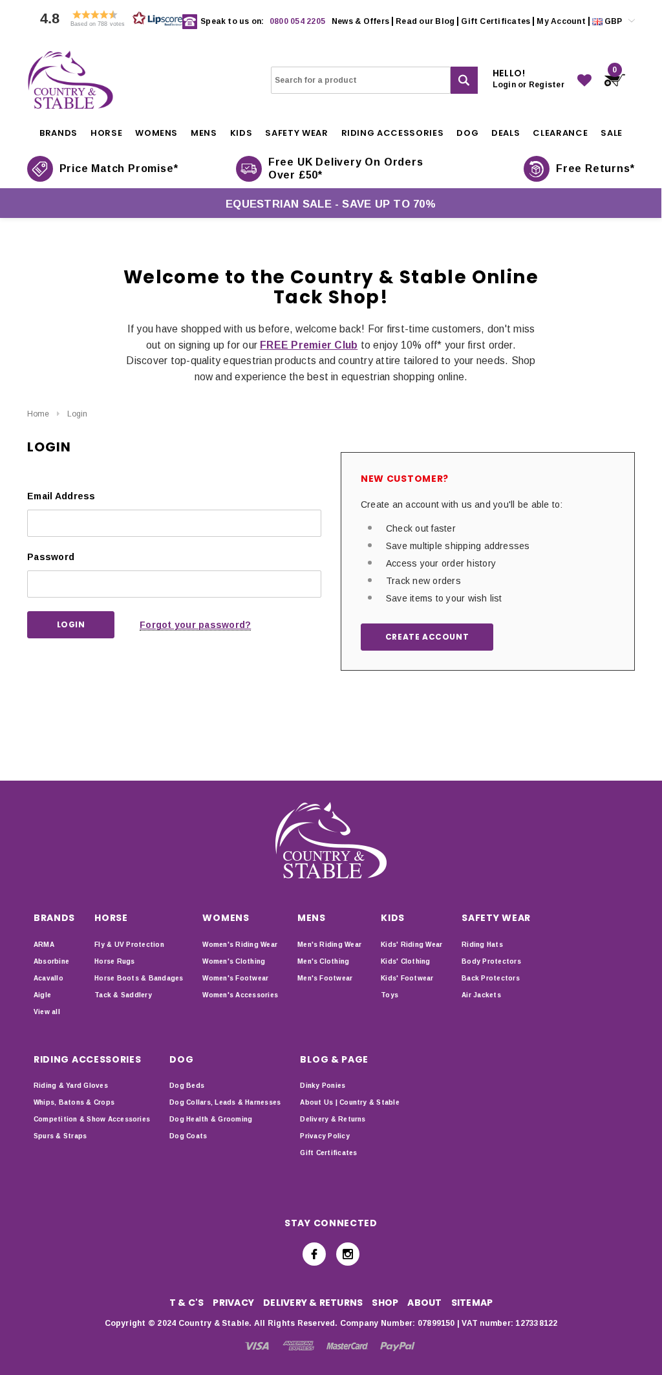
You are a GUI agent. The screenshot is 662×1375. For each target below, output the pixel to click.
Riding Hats (482, 944)
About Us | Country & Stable (349, 1102)
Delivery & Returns (332, 1119)
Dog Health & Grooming (210, 1119)
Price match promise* (118, 168)
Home (38, 413)
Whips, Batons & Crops (74, 1102)
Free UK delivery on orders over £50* (345, 168)
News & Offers (360, 21)
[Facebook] (314, 1254)
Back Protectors (491, 978)
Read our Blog (425, 21)
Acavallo (48, 978)
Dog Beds (186, 1085)
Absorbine (51, 961)
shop (385, 1302)
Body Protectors (491, 961)
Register (546, 84)
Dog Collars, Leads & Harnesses (225, 1102)
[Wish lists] (584, 80)
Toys (389, 995)
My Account (561, 21)
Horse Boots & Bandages (138, 978)
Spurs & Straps (60, 1136)
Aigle (42, 995)
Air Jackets (481, 995)
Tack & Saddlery (123, 995)
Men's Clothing (323, 961)
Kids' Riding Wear (411, 944)
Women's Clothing (233, 961)
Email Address (61, 496)
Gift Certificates (495, 21)
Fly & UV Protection (129, 944)
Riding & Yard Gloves (71, 1085)
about (424, 1302)
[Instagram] (347, 1254)
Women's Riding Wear (239, 944)
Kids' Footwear (407, 978)
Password (50, 557)
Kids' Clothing (405, 961)
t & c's (186, 1302)
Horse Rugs (114, 961)
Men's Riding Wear (329, 944)
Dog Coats (188, 1136)
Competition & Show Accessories (92, 1119)
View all (47, 1011)
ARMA (44, 944)
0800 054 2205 (297, 21)
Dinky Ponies (322, 1085)
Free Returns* (595, 168)
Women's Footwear (235, 978)
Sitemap (472, 1302)
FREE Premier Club (309, 345)
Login (77, 413)
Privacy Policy (324, 1136)
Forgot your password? (195, 625)
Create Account (427, 636)
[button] (108, 21)
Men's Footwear (324, 978)
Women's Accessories (240, 995)
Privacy (233, 1302)
